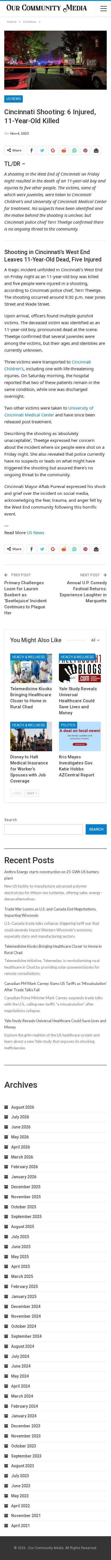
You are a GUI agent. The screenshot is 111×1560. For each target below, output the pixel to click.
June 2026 (20, 1127)
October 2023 (23, 1446)
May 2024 (20, 1376)
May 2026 (20, 1137)
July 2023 (20, 1476)
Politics (68, 725)
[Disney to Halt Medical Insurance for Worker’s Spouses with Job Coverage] (31, 736)
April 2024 (20, 1386)
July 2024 (20, 1356)
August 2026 (22, 1107)
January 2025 (23, 1296)
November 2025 (26, 1197)
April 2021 (20, 1525)
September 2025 (26, 1216)
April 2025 (20, 1266)
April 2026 (20, 1147)
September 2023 (26, 1456)
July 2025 (20, 1236)
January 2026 (23, 1177)
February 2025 (24, 1286)
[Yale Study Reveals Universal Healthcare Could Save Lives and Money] (80, 668)
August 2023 (22, 1465)
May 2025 (20, 1256)
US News (13, 99)
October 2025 (23, 1207)
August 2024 (22, 1346)
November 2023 (26, 1436)
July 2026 (20, 1117)
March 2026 (22, 1157)
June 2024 (20, 1366)
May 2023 (20, 1496)
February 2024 (24, 1406)
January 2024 (23, 1416)
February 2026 (24, 1166)
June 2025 (20, 1246)
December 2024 (25, 1306)
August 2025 (22, 1226)
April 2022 (20, 1506)
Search (10, 819)
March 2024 (22, 1396)
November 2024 (26, 1316)
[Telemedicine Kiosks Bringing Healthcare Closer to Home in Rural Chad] (31, 668)
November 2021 (26, 1515)
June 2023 (20, 1486)
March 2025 (22, 1276)
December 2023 (25, 1426)
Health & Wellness (28, 657)
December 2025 (25, 1187)
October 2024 (23, 1326)
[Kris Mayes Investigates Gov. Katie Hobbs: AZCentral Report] (80, 736)
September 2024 (26, 1336)
